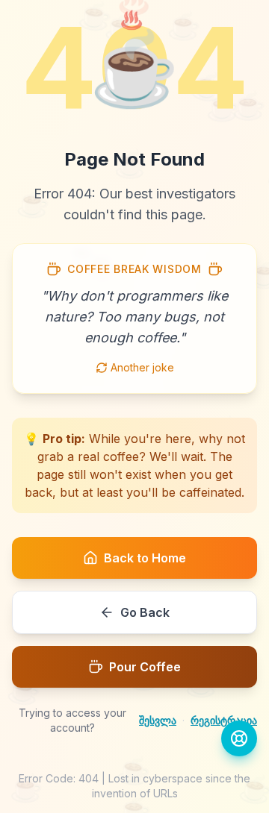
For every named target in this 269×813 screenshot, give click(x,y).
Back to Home (145, 557)
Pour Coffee (145, 666)
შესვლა (157, 720)
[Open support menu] (239, 738)
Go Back (145, 612)
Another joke (142, 367)
